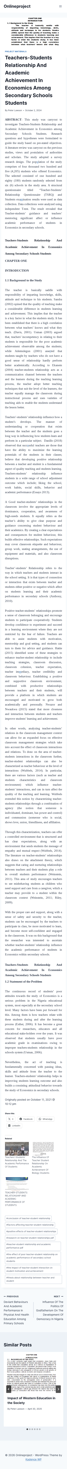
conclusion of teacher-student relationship (28, 1218)
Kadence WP (34, 1459)
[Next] (58, 1389)
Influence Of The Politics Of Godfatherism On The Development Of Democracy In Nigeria (49, 1307)
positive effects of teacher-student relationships (31, 1231)
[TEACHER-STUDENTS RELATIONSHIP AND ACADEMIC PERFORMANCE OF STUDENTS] (17, 1184)
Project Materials (15, 51)
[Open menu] (60, 6)
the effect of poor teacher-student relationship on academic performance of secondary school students (32, 1257)
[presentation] (33, 1372)
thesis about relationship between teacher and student (30, 1279)
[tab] (27, 1429)
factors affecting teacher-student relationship (30, 1225)
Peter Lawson (15, 110)
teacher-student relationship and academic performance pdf (28, 1246)
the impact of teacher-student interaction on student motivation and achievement (29, 1269)
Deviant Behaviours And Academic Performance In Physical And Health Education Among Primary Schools (16, 1310)
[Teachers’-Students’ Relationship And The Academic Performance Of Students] (17, 1149)
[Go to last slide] (8, 1389)
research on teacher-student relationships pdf (30, 1238)
